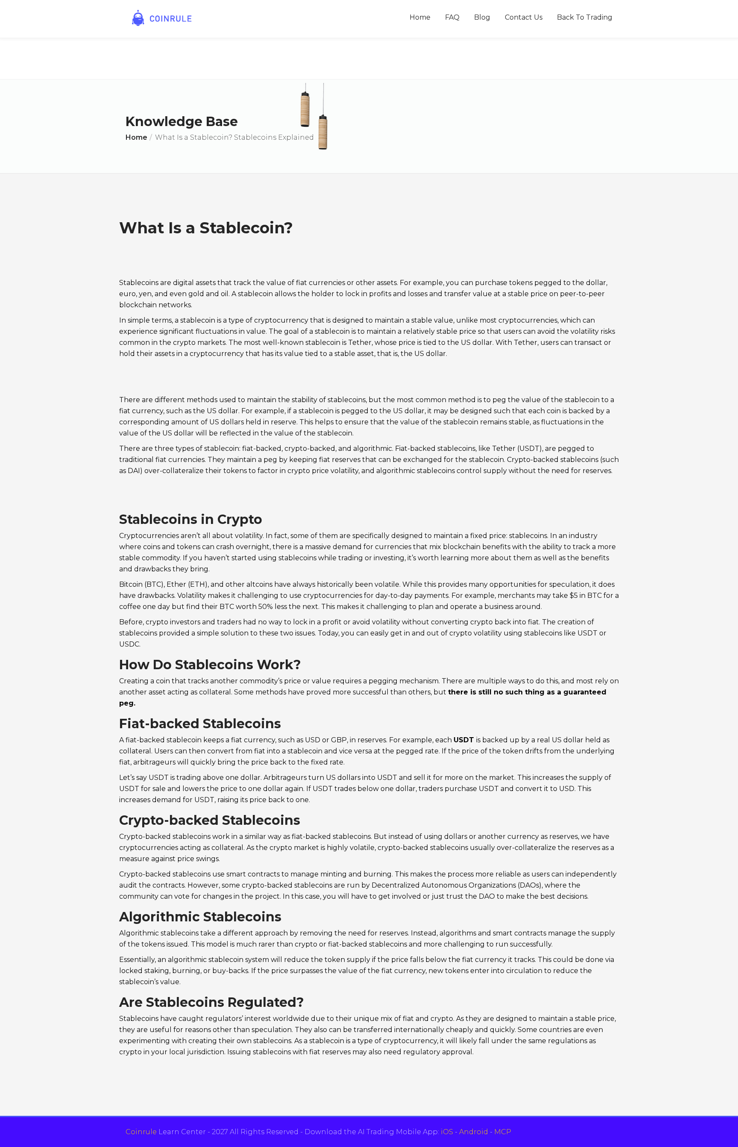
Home (420, 17)
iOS (447, 1132)
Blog (482, 17)
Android (473, 1132)
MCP (502, 1132)
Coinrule (141, 1132)
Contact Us (523, 17)
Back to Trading (584, 17)
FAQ (452, 17)
